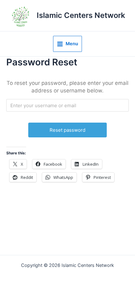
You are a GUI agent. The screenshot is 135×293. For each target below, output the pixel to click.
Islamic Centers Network (81, 15)
